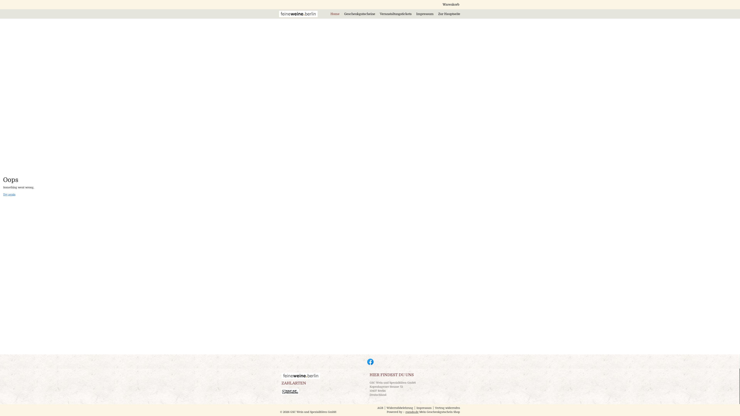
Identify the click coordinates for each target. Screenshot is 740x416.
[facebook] (370, 361)
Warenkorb (451, 4)
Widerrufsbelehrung (400, 407)
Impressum (424, 407)
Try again (9, 194)
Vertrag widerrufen (447, 407)
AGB (380, 407)
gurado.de (412, 411)
